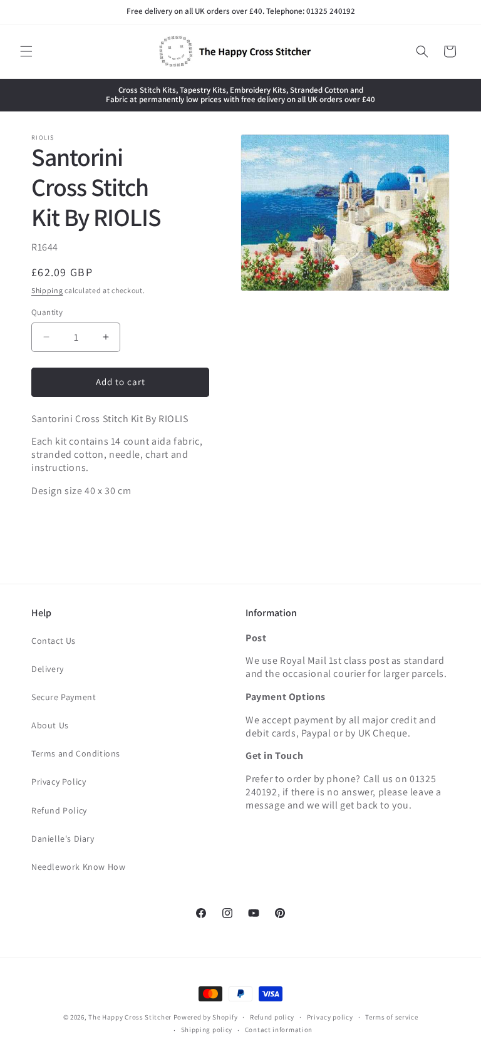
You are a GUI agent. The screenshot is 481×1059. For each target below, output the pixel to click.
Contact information (279, 1029)
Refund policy (272, 1017)
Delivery (47, 668)
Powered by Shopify (205, 1017)
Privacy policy (330, 1017)
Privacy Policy (58, 781)
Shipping (47, 290)
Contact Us (53, 640)
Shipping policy (207, 1029)
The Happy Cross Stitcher (130, 1017)
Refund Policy (59, 810)
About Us (50, 725)
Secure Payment (63, 697)
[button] (26, 51)
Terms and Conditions (75, 753)
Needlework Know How (78, 866)
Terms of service (391, 1017)
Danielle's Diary (63, 838)
